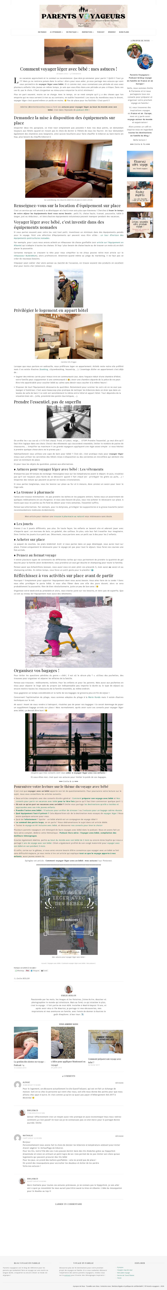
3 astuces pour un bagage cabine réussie (102, 810)
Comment (92, 798)
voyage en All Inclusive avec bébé (41, 825)
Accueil (44, 963)
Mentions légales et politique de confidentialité (127, 1286)
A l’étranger (55, 32)
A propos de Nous (79, 1286)
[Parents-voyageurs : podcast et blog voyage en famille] (83, 16)
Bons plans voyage (123, 1273)
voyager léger (110, 813)
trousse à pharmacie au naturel (69, 516)
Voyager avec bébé (54, 963)
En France (42, 32)
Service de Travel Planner (125, 1275)
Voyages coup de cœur (124, 1270)
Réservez (112, 32)
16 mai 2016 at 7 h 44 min (31, 1085)
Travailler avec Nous (92, 1286)
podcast (67, 1275)
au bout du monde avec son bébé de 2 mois (68, 840)
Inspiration (87, 32)
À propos (119, 1267)
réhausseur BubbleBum (25, 256)
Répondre (119, 1083)
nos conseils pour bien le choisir (87, 825)
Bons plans (124, 32)
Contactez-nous (105, 1286)
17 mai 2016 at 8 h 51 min (36, 1113)
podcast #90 (82, 110)
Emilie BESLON (23, 978)
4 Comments (75, 73)
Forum (118, 1278)
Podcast (101, 32)
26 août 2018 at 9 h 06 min (36, 1181)
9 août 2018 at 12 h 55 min (32, 1138)
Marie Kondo (94, 697)
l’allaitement (30, 819)
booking (44, 369)
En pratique (71, 32)
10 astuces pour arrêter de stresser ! (47, 810)
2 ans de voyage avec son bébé (37, 843)
